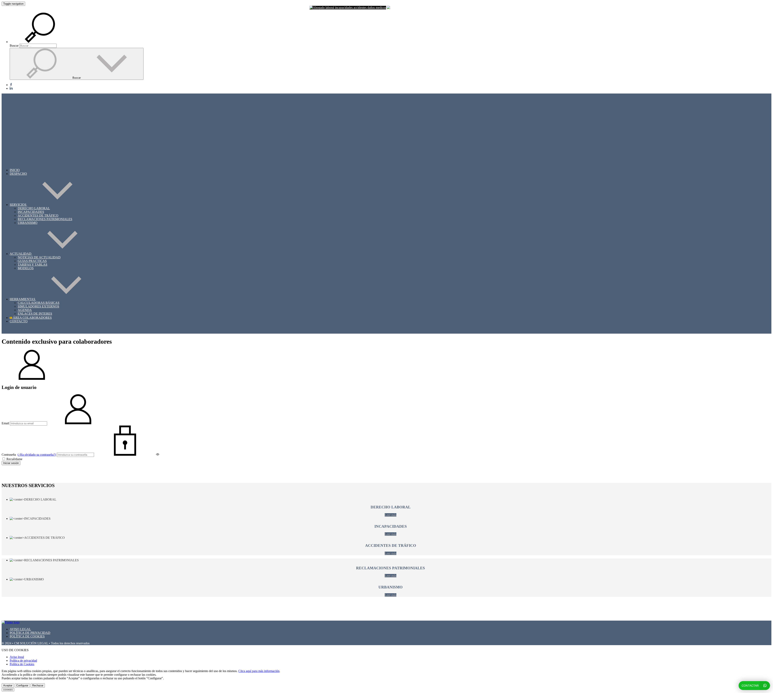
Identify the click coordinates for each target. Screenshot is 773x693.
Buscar (14, 45)
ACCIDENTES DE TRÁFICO (38, 215)
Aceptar (7, 685)
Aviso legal (17, 657)
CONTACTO (19, 321)
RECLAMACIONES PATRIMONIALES (45, 219)
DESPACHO (18, 173)
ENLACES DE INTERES (35, 313)
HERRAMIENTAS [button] (23, 299)
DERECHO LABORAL (34, 208)
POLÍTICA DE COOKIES (27, 636)
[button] (45, 41)
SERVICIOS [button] (18, 204)
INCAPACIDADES (31, 212)
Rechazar (37, 685)
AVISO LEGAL (20, 629)
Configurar (22, 685)
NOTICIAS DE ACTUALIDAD (39, 257)
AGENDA (25, 310)
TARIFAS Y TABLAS (32, 264)
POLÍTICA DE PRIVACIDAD (30, 632)
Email (5, 423)
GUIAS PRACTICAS (32, 261)
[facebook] (11, 84)
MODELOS (26, 268)
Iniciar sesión (11, 463)
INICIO (15, 170)
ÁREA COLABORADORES (32, 317)
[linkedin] (11, 88)
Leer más (390, 515)
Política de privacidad (23, 660)
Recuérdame (14, 459)
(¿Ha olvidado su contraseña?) (37, 454)
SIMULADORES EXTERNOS (38, 306)
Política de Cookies (22, 664)
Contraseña (29, 454)
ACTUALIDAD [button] (21, 253)
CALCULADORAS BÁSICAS (38, 302)
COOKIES (8, 690)
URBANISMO (27, 222)
